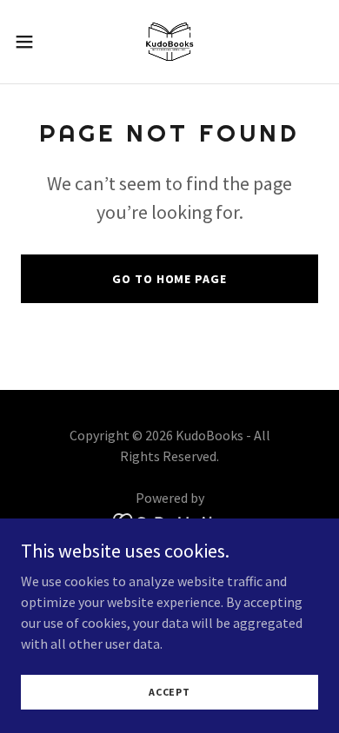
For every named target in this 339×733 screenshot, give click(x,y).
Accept (169, 691)
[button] (31, 41)
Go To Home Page (169, 279)
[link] (169, 41)
